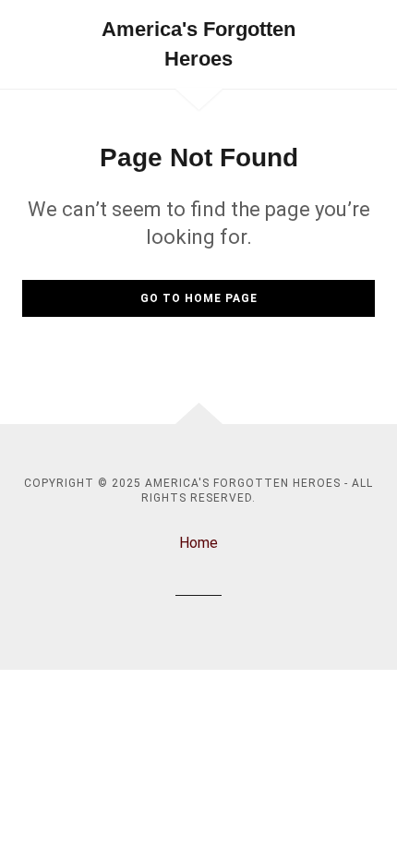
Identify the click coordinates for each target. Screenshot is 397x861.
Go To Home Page (199, 298)
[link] (198, 44)
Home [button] (198, 543)
